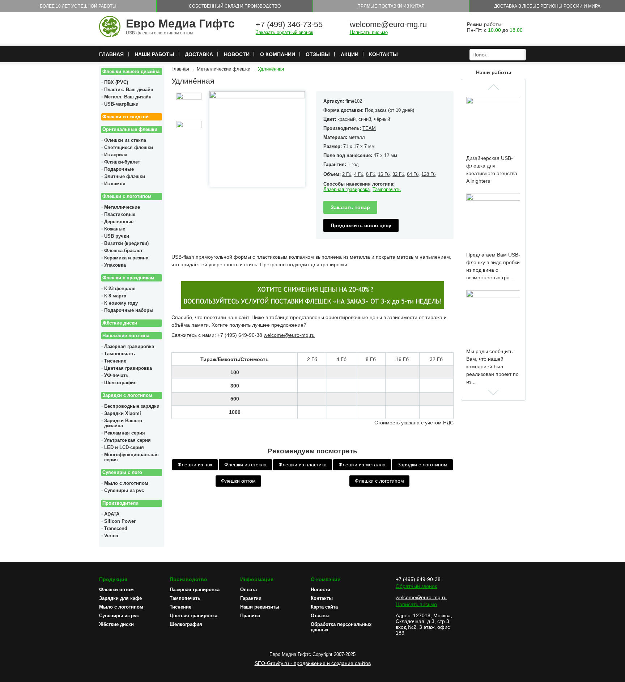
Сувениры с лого (122, 472)
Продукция (113, 579)
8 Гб (370, 174)
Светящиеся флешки (128, 147)
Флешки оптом (238, 481)
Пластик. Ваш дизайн (128, 89)
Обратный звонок (416, 586)
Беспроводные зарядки (132, 406)
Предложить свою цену (361, 225)
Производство (188, 579)
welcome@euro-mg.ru (388, 24)
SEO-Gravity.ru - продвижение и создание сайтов (313, 663)
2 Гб (346, 174)
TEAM (369, 128)
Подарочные (119, 169)
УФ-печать (116, 375)
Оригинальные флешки (129, 129)
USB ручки (116, 236)
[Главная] (109, 27)
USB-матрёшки (121, 104)
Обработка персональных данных (341, 627)
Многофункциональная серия (131, 457)
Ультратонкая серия (127, 440)
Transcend (115, 528)
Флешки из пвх (195, 464)
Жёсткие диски (119, 323)
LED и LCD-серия (124, 447)
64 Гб (412, 174)
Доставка (199, 54)
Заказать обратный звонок (284, 32)
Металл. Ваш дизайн (128, 96)
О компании (277, 54)
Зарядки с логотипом (127, 395)
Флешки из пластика (303, 464)
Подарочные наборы (128, 310)
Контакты (383, 54)
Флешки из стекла (125, 140)
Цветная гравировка (128, 368)
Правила (250, 615)
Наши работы (154, 54)
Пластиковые (119, 214)
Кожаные (114, 229)
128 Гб (428, 174)
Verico (111, 535)
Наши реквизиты (259, 607)
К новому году (121, 303)
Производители (120, 503)
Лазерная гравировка (129, 346)
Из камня (115, 183)
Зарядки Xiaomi (122, 413)
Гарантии (251, 598)
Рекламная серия (124, 433)
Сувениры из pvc (124, 490)
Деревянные (118, 221)
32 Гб (398, 174)
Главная (111, 54)
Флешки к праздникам (128, 277)
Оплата (248, 589)
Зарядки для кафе (120, 598)
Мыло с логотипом (126, 483)
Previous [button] (493, 87)
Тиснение (115, 361)
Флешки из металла (362, 464)
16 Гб (384, 174)
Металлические (122, 207)
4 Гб (358, 174)
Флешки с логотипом (127, 196)
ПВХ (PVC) (116, 82)
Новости (237, 54)
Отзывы (318, 54)
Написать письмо (369, 32)
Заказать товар (350, 207)
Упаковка (115, 265)
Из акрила (115, 154)
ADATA (111, 514)
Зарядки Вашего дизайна (123, 423)
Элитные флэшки (124, 176)
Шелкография (120, 382)
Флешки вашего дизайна (131, 71)
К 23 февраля (120, 288)
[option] (188, 105)
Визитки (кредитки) (126, 243)
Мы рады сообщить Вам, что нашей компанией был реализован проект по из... (492, 366)
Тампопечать (119, 353)
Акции (349, 54)
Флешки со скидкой (125, 116)
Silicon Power (120, 521)
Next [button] (493, 392)
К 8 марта (115, 295)
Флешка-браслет (123, 250)
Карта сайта (324, 607)
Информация (256, 579)
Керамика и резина (126, 257)
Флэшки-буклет (122, 162)
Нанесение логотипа (125, 335)
